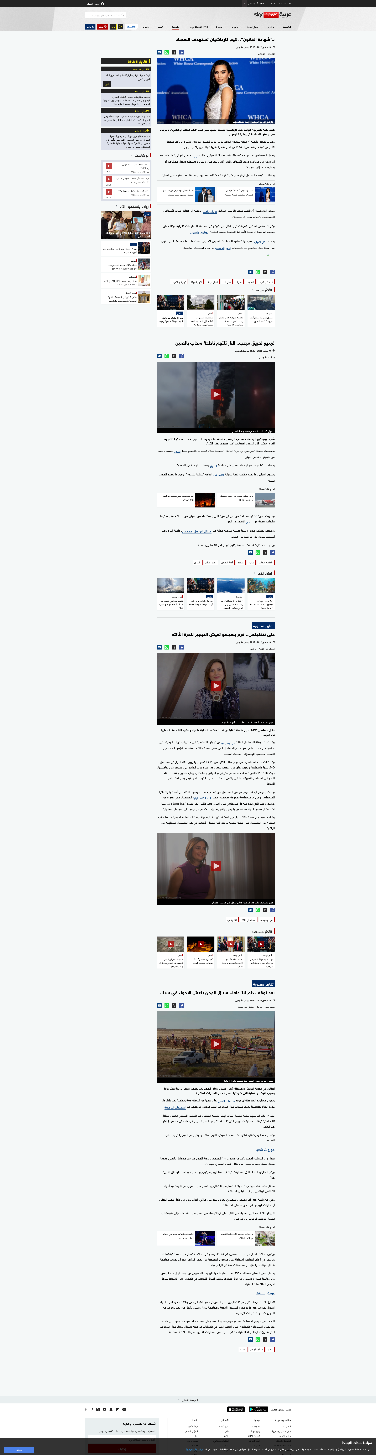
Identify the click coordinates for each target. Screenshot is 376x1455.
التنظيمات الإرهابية (175, 1106)
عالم (236, 27)
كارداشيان (259, 241)
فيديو (160, 27)
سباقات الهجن (226, 1100)
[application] (216, 395)
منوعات (175, 26)
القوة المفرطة (223, 248)
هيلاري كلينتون (199, 231)
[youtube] (104, 1409)
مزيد (147, 27)
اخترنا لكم (265, 572)
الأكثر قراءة (264, 289)
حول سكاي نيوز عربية (281, 1431)
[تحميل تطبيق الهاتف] (247, 1409)
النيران (177, 451)
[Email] (159, 52)
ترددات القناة (254, 1435)
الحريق (213, 465)
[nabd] (124, 1409)
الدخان (249, 521)
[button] (102, 27)
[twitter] (98, 1409)
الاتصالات (218, 474)
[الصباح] (216, 260)
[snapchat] (111, 1409)
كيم (196, 155)
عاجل (113, 26)
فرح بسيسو (228, 742)
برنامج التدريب (284, 1435)
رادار (196, 1435)
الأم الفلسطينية (202, 797)
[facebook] (86, 1409)
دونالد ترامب (210, 210)
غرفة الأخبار (193, 1426)
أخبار (272, 27)
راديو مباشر (255, 1431)
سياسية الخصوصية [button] (194, 1449)
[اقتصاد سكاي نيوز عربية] (131, 27)
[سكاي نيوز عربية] (272, 15)
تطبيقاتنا (256, 1426)
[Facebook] (181, 52)
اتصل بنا (287, 1426)
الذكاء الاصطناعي (200, 27)
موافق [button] (19, 1449)
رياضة (219, 27)
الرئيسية (287, 26)
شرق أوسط (252, 27)
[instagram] (91, 1409)
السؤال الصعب (191, 1431)
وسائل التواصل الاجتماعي (197, 530)
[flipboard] (117, 1409)
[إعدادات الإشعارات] (120, 26)
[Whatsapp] (166, 52)
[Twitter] (174, 52)
